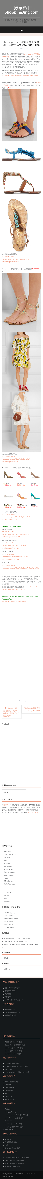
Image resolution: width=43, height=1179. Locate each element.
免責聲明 (8, 994)
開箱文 (6, 958)
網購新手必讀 (10, 1009)
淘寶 (6, 1145)
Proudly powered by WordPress (13, 1174)
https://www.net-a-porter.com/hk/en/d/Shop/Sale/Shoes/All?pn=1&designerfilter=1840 (16, 556)
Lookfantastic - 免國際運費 (14, 1160)
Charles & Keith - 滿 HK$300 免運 (16, 1066)
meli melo (8, 1069)
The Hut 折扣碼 (9, 927)
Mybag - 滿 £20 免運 (12, 1063)
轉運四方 (7, 969)
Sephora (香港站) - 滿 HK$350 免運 (17, 1158)
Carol (26, 49)
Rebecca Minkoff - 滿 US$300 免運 (17, 1072)
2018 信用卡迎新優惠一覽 (14, 1000)
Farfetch (8, 1109)
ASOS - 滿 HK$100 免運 (13, 1042)
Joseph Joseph (9, 875)
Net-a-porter (25, 701)
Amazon (8, 1139)
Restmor (7, 901)
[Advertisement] (21, 625)
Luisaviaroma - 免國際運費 (14, 1118)
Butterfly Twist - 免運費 (13, 1054)
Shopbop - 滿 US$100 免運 (14, 1127)
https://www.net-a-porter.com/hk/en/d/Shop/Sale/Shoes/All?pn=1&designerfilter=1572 (16, 458)
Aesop (6, 887)
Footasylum (9, 1090)
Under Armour (9, 866)
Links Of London (9, 872)
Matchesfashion (10, 1112)
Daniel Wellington (10, 884)
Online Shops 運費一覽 (13, 1012)
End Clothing (9, 1087)
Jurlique (6, 890)
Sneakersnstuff (10, 1099)
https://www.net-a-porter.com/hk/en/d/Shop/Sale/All (20, 75)
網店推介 (8, 997)
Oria (31, 1174)
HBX (6, 1093)
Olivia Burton (8, 881)
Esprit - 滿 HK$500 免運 (13, 1051)
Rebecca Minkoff (10, 854)
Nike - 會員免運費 (11, 1082)
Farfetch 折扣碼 (9, 913)
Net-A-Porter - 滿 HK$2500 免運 (16, 1115)
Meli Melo (7, 851)
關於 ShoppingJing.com (13, 988)
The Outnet (9, 1130)
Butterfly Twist (9, 869)
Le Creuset (7, 893)
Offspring (8, 1096)
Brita (5, 899)
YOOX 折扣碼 (8, 921)
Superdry (7, 863)
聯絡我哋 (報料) (10, 991)
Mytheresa (8, 1121)
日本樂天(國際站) (11, 1142)
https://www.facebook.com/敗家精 (14, 601)
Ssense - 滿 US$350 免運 (13, 1124)
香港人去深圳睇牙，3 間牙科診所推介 (17, 938)
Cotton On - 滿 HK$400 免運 (15, 1045)
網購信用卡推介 (10, 1015)
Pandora (6, 878)
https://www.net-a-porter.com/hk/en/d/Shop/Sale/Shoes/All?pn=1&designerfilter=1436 (16, 534)
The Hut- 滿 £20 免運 (12, 1148)
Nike (5, 860)
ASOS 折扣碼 (8, 915)
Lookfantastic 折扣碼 (11, 918)
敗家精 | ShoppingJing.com (21, 10)
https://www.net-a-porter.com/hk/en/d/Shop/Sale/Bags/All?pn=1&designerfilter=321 (16, 545)
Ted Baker (7, 857)
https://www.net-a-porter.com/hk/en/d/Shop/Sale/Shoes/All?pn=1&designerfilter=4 (16, 516)
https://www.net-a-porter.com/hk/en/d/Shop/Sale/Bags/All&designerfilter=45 (21, 567)
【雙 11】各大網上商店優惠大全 (15, 941)
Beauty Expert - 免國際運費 (14, 1163)
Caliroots (8, 1085)
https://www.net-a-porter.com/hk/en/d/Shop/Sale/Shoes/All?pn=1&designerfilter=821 (16, 259)
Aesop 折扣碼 (8, 924)
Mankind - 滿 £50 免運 (12, 1166)
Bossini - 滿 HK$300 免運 (14, 1048)
